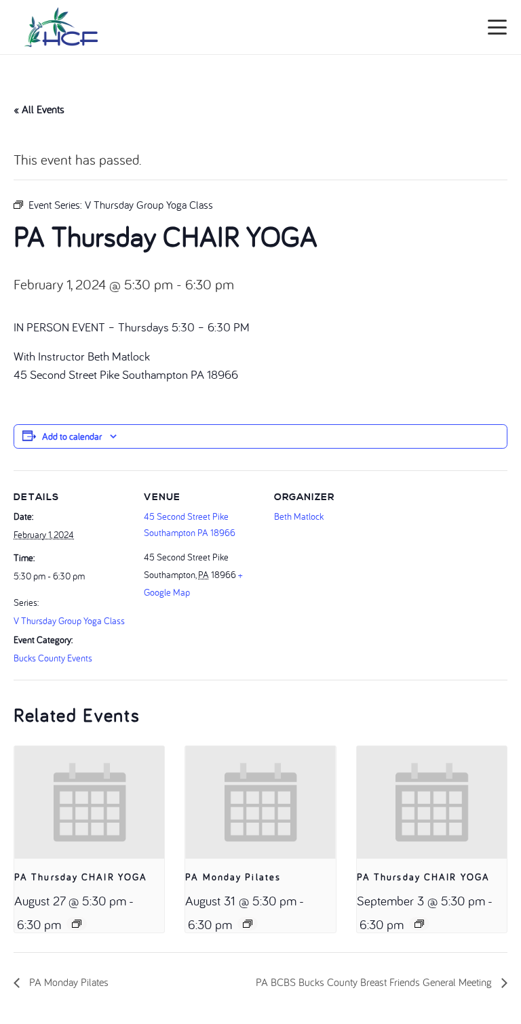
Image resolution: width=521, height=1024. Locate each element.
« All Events (39, 109)
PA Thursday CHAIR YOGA (80, 877)
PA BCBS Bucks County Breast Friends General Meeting (375, 982)
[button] (497, 27)
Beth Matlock (299, 516)
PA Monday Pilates (233, 877)
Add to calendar (72, 436)
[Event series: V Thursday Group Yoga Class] (76, 924)
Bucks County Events (53, 658)
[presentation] (89, 802)
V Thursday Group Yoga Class (69, 621)
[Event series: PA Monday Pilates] (247, 924)
